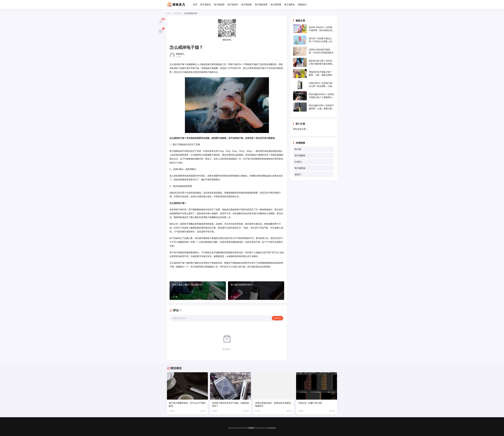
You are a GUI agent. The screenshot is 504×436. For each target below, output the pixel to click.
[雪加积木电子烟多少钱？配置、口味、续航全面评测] (313, 73)
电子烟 (298, 149)
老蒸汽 (298, 174)
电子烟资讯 (205, 4)
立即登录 (277, 318)
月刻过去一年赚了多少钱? (310, 403)
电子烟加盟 (246, 4)
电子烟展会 (289, 4)
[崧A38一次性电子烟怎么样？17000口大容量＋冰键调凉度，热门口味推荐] (313, 40)
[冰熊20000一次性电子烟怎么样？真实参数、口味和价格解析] (313, 84)
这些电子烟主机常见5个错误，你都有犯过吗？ (230, 404)
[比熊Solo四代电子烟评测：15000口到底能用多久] (313, 51)
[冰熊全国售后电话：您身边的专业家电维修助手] (273, 386)
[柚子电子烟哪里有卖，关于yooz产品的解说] (187, 386)
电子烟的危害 (261, 4)
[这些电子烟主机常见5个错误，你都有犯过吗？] (230, 386)
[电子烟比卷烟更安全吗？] (256, 290)
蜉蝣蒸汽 (251, 428)
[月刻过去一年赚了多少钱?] (316, 386)
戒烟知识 (302, 4)
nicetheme (271, 428)
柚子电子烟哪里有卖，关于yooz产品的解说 (187, 404)
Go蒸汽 (298, 161)
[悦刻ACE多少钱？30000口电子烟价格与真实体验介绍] (313, 62)
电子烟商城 (300, 168)
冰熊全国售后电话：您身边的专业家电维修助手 (273, 404)
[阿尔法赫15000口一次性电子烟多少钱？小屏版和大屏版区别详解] (313, 95)
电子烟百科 (233, 4)
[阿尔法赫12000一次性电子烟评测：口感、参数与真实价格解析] (313, 107)
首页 (195, 4)
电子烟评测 (276, 4)
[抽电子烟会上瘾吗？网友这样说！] (198, 290)
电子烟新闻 (300, 155)
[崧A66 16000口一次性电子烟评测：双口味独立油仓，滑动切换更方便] (313, 28)
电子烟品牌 (219, 4)
